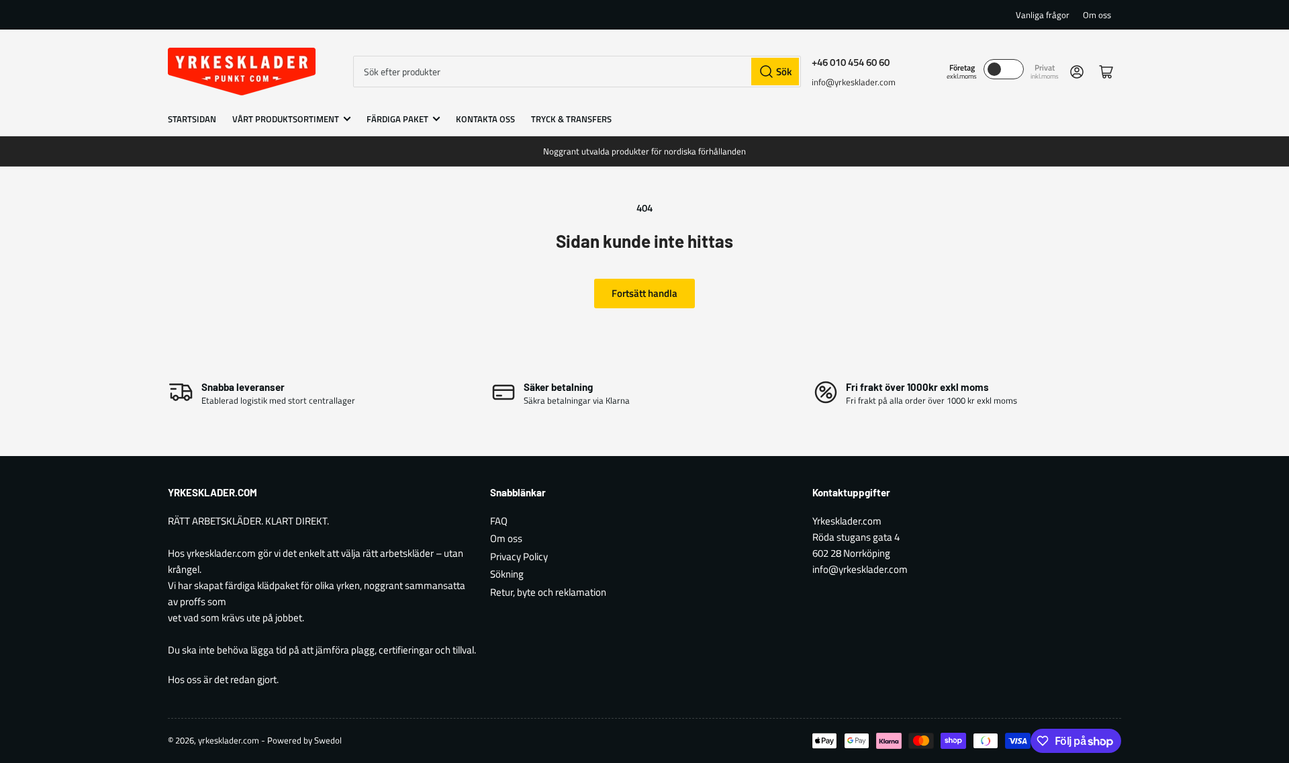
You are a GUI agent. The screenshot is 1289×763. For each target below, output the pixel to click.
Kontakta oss (485, 119)
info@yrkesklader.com (854, 82)
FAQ (499, 521)
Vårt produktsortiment (285, 119)
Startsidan (192, 119)
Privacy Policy (519, 556)
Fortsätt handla (644, 293)
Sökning (507, 574)
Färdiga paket (397, 119)
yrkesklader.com (228, 740)
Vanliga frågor (1042, 14)
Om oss (1097, 14)
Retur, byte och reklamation (548, 592)
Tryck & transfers (571, 119)
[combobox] (577, 71)
